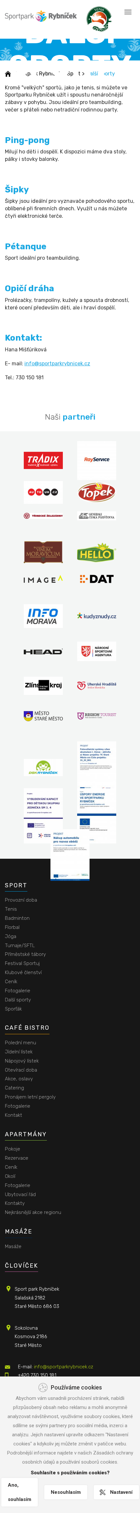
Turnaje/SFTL (20, 945)
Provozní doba (21, 900)
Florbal (12, 927)
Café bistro (27, 1027)
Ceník (11, 982)
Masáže (18, 1231)
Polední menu (20, 1043)
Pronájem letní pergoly (30, 1097)
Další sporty (18, 1000)
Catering (14, 1088)
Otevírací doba (21, 1070)
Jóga (10, 936)
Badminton (17, 918)
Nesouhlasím (66, 1492)
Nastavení (121, 1492)
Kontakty (15, 1203)
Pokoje (12, 1149)
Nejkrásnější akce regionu (33, 1212)
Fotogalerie (17, 991)
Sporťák (13, 1009)
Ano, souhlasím (19, 1492)
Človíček (21, 1265)
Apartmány (26, 1134)
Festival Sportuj (22, 963)
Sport (16, 885)
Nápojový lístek (22, 1061)
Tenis (11, 909)
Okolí (10, 1176)
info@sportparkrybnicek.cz (57, 363)
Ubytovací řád (20, 1194)
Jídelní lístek (19, 1052)
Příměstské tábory (25, 954)
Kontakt (13, 1115)
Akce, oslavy (19, 1079)
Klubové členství (23, 972)
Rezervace (16, 1158)
